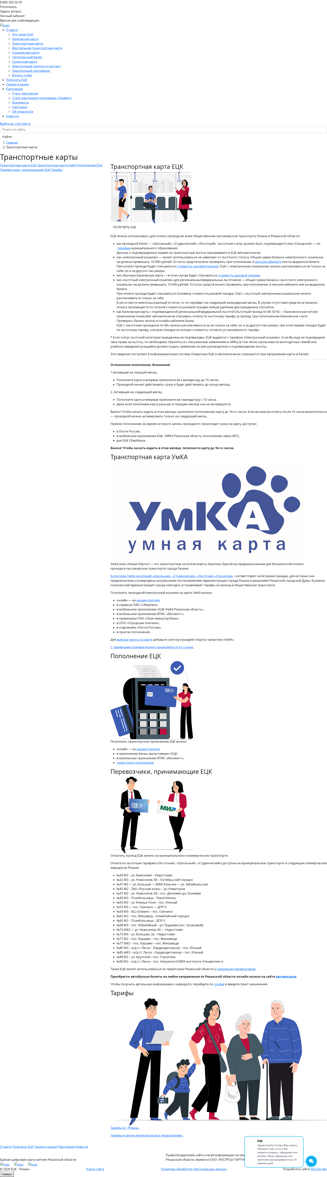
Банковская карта (25, 39)
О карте (6, 1147)
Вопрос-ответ (22, 75)
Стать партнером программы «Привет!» (42, 98)
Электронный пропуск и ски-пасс (36, 66)
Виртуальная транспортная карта (37, 48)
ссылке (219, 984)
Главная (12, 143)
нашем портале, (148, 600)
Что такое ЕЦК (22, 34)
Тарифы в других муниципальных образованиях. (147, 1135)
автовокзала (286, 976)
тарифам (124, 248)
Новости (12, 116)
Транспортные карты (27, 43)
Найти (7, 137)
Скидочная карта (24, 62)
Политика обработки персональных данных (194, 1169)
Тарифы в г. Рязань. (125, 1128)
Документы (20, 102)
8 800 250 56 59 (11, 2)
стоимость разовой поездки (198, 266)
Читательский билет (27, 57)
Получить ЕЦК (16, 80)
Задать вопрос (11, 11)
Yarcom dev (318, 1169)
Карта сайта (95, 1169)
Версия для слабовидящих (19, 20)
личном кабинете (268, 262)
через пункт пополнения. (135, 763)
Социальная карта (25, 52)
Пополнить (8, 7)
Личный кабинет (12, 16)
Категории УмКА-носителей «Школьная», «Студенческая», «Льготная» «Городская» (172, 576)
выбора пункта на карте (134, 639)
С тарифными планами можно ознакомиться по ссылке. (152, 647)
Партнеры (19, 107)
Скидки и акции (17, 84)
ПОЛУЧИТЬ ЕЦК (124, 227)
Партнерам (66, 1147)
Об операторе (22, 111)
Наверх (7, 1174)
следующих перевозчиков (235, 969)
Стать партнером (25, 93)
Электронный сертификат (31, 71)
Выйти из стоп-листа (15, 124)
